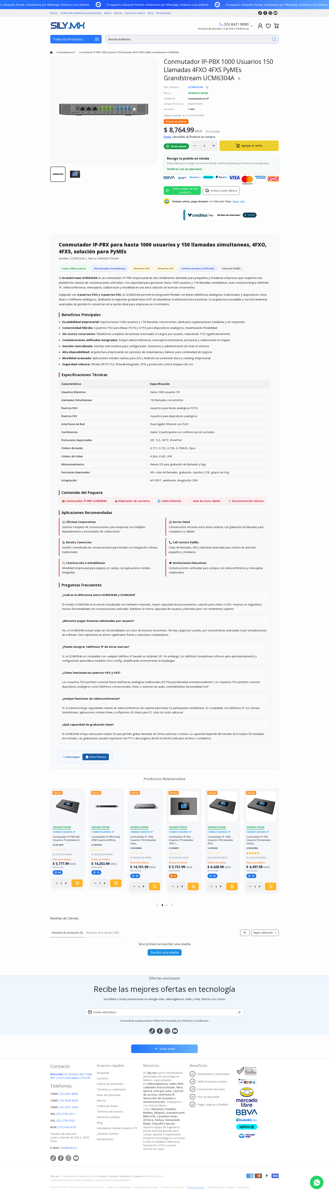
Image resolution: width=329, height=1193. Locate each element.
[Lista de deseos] (268, 25)
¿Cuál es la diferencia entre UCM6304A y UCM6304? (98, 595)
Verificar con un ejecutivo (184, 169)
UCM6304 (96, 845)
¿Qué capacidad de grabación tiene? (88, 724)
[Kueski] (246, 1119)
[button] (276, 25)
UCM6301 (174, 848)
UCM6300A (252, 848)
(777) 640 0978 (66, 1127)
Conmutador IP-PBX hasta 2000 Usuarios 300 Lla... (105, 838)
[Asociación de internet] (246, 1071)
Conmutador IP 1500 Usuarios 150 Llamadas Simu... (143, 840)
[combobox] (192, 39)
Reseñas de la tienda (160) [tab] (102, 932)
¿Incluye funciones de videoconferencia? (91, 698)
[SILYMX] (67, 26)
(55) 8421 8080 (236, 24)
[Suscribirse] (239, 1012)
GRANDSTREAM (198, 93)
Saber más (238, 201)
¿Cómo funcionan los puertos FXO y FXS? (91, 672)
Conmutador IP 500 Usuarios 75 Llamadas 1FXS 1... (181, 840)
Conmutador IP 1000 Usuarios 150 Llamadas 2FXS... (220, 840)
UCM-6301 (58, 845)
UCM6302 (213, 848)
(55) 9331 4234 (69, 1107)
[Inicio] (51, 52)
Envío (167, 137)
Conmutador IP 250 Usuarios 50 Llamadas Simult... (258, 840)
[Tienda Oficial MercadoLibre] (246, 1097)
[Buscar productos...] (274, 39)
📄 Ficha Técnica (95, 757)
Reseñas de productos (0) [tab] (67, 932)
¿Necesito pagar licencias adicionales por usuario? (98, 621)
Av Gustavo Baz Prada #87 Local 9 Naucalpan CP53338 (71, 1076)
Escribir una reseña (164, 952)
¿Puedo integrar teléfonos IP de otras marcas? (95, 647)
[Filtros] (245, 933)
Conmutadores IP (65, 52)
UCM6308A (136, 848)
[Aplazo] (246, 1127)
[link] (105, 4)
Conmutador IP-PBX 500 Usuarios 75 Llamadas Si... (67, 838)
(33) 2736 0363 (65, 1120)
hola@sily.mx (68, 1148)
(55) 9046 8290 (69, 1100)
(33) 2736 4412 (65, 1114)
